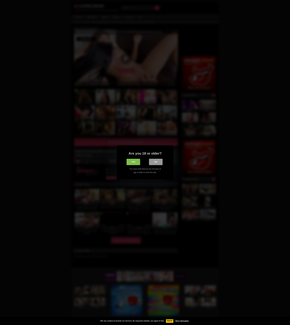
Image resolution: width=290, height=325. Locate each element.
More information (182, 321)
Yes (133, 162)
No (155, 162)
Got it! (169, 321)
